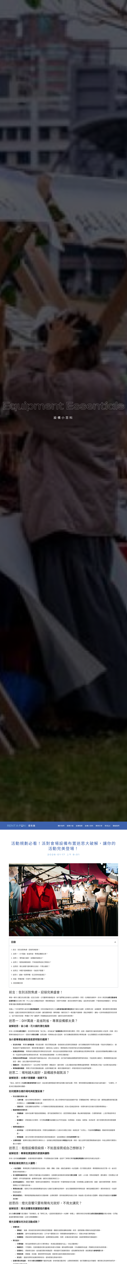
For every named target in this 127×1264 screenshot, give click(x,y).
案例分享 (99, 825)
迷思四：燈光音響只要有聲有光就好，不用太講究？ (31, 966)
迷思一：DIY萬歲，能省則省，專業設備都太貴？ (30, 954)
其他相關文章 (18, 983)
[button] (115, 942)
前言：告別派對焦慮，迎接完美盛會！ (26, 950)
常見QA (107, 825)
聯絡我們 (116, 825)
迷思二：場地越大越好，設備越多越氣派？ (28, 958)
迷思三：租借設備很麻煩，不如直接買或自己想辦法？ (32, 962)
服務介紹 (70, 825)
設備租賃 (79, 825)
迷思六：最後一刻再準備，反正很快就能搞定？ (29, 975)
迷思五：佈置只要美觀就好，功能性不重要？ (29, 971)
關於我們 (61, 825)
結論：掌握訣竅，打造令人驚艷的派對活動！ (29, 979)
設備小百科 (89, 825)
